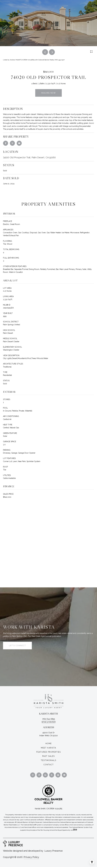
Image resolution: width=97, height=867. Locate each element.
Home (48, 743)
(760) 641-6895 (48, 719)
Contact (48, 765)
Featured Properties (48, 752)
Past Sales (48, 756)
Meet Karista (48, 748)
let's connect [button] (17, 646)
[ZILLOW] (57, 775)
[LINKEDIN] (45, 775)
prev (45, 52)
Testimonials (48, 760)
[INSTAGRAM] (32, 775)
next (52, 52)
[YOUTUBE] (64, 775)
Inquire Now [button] (48, 93)
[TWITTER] (51, 775)
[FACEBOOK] (39, 775)
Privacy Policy (31, 857)
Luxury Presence (53, 850)
